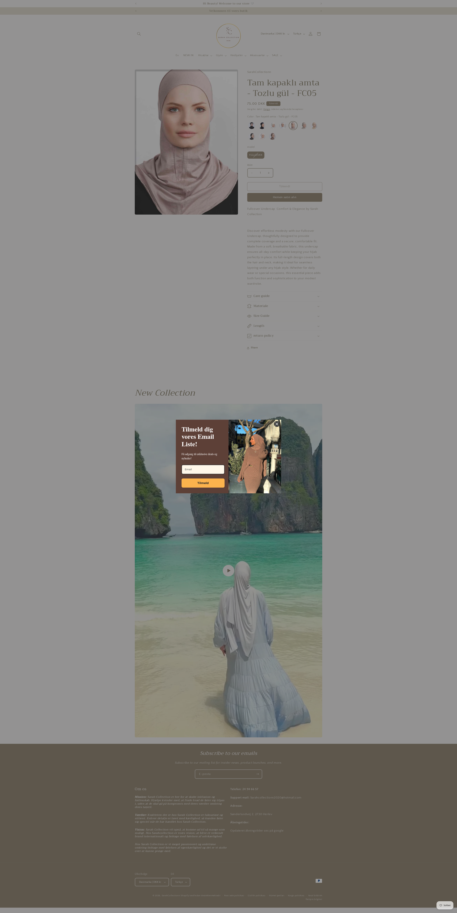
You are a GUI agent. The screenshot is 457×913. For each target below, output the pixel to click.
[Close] (277, 424)
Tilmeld (203, 483)
